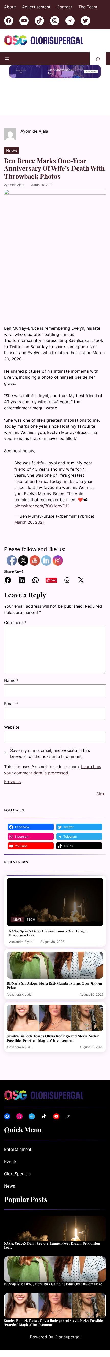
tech (31, 919)
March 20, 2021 (29, 522)
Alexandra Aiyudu (21, 942)
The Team (87, 6)
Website (11, 727)
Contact (64, 6)
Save (54, 580)
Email (11, 703)
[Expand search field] (98, 58)
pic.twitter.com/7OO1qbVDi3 (41, 505)
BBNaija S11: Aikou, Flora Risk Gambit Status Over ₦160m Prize (54, 985)
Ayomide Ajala (14, 185)
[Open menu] (7, 59)
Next (101, 793)
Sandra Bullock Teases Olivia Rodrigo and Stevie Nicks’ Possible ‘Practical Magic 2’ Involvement (53, 1038)
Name (11, 680)
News (11, 150)
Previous (12, 781)
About (10, 6)
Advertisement (36, 6)
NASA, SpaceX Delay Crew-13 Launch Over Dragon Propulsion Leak (48, 933)
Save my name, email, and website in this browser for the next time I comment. (50, 753)
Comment (15, 622)
